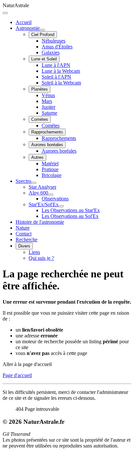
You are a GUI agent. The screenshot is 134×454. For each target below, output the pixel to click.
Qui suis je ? (41, 258)
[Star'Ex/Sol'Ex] (61, 206)
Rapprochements (47, 132)
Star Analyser (42, 187)
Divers (24, 246)
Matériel (50, 163)
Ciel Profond (42, 34)
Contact (24, 233)
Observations (55, 198)
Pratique (50, 169)
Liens (34, 252)
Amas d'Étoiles (57, 46)
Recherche (26, 239)
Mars (47, 101)
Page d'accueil (17, 375)
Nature (23, 228)
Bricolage (51, 175)
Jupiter (48, 107)
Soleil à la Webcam (61, 82)
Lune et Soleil (44, 59)
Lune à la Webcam (61, 71)
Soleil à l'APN (56, 77)
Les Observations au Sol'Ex (70, 216)
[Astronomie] (42, 30)
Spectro (23, 181)
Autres (37, 157)
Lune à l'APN (56, 65)
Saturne (49, 113)
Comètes (39, 119)
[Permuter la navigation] (5, 13)
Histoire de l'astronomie (40, 222)
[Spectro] (33, 183)
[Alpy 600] (50, 194)
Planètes (39, 89)
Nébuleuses (53, 41)
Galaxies (51, 52)
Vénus (48, 95)
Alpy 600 (38, 192)
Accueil (24, 22)
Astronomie (28, 28)
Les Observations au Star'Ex (71, 210)
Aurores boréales (47, 144)
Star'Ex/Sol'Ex (44, 204)
